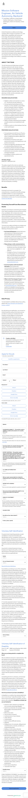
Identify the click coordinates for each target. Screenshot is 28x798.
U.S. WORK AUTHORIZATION (9, 469)
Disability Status (6, 769)
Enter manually (14, 397)
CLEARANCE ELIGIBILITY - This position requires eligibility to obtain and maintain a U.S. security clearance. (13, 431)
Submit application (14, 788)
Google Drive (14, 394)
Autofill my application (14, 359)
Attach (14, 387)
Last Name (5, 369)
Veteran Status (6, 634)
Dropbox (14, 391)
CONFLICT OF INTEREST (8, 497)
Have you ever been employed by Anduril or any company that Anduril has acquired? (13, 491)
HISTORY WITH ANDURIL (8, 483)
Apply (14, 27)
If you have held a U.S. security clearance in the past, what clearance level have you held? (13, 446)
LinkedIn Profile (6, 510)
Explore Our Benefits (7, 198)
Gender (4, 556)
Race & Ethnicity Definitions (9, 566)
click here (4, 442)
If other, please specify (8, 520)
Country (5, 380)
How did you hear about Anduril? (10, 515)
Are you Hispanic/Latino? (8, 561)
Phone (14, 380)
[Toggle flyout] (9, 381)
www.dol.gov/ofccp (12, 689)
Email (4, 375)
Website (4, 424)
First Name (5, 364)
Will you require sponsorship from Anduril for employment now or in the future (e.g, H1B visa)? (14, 478)
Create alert (9, 346)
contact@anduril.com (12, 262)
